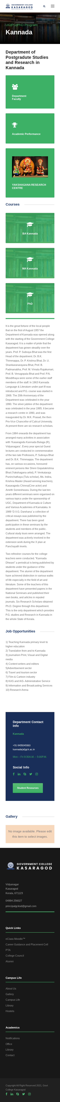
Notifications (13, 1038)
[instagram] (36, 774)
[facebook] (14, 774)
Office (9, 1044)
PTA (8, 950)
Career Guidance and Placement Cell (27, 944)
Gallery (10, 994)
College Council (15, 955)
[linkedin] (19, 774)
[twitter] (30, 774)
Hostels (10, 1011)
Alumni (10, 961)
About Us (11, 988)
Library (9, 1005)
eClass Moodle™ (15, 939)
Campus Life (13, 999)
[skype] (25, 774)
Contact (10, 1055)
